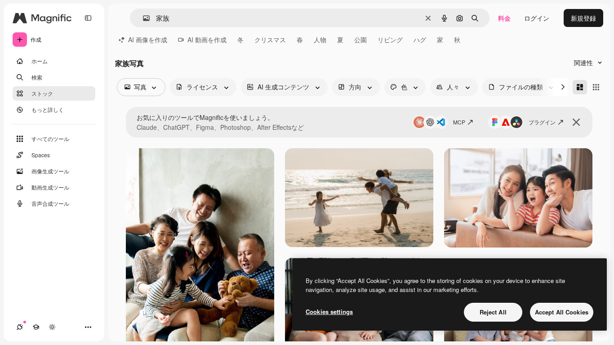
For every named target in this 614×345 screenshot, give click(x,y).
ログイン (536, 17)
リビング (390, 39)
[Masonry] (580, 87)
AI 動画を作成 (207, 39)
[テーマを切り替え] (52, 327)
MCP (459, 122)
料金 (504, 17)
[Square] (596, 87)
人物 (320, 39)
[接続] (20, 327)
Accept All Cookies (561, 312)
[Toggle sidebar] (88, 18)
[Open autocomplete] (142, 18)
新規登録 (583, 17)
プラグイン (542, 122)
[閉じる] (576, 122)
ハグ (420, 39)
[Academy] (36, 327)
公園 (360, 39)
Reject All (493, 312)
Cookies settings (329, 311)
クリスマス (270, 39)
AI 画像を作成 (147, 39)
